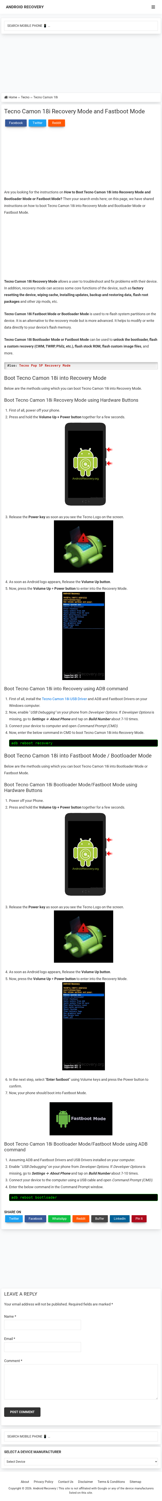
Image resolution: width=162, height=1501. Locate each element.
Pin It (139, 1219)
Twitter (14, 1219)
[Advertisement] (81, 63)
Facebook (35, 1219)
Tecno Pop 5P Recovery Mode (45, 365)
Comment (13, 1361)
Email (9, 1339)
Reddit (80, 1219)
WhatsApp (59, 1219)
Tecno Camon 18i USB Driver (64, 699)
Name (10, 1316)
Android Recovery (25, 7)
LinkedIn (120, 1219)
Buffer (99, 1219)
